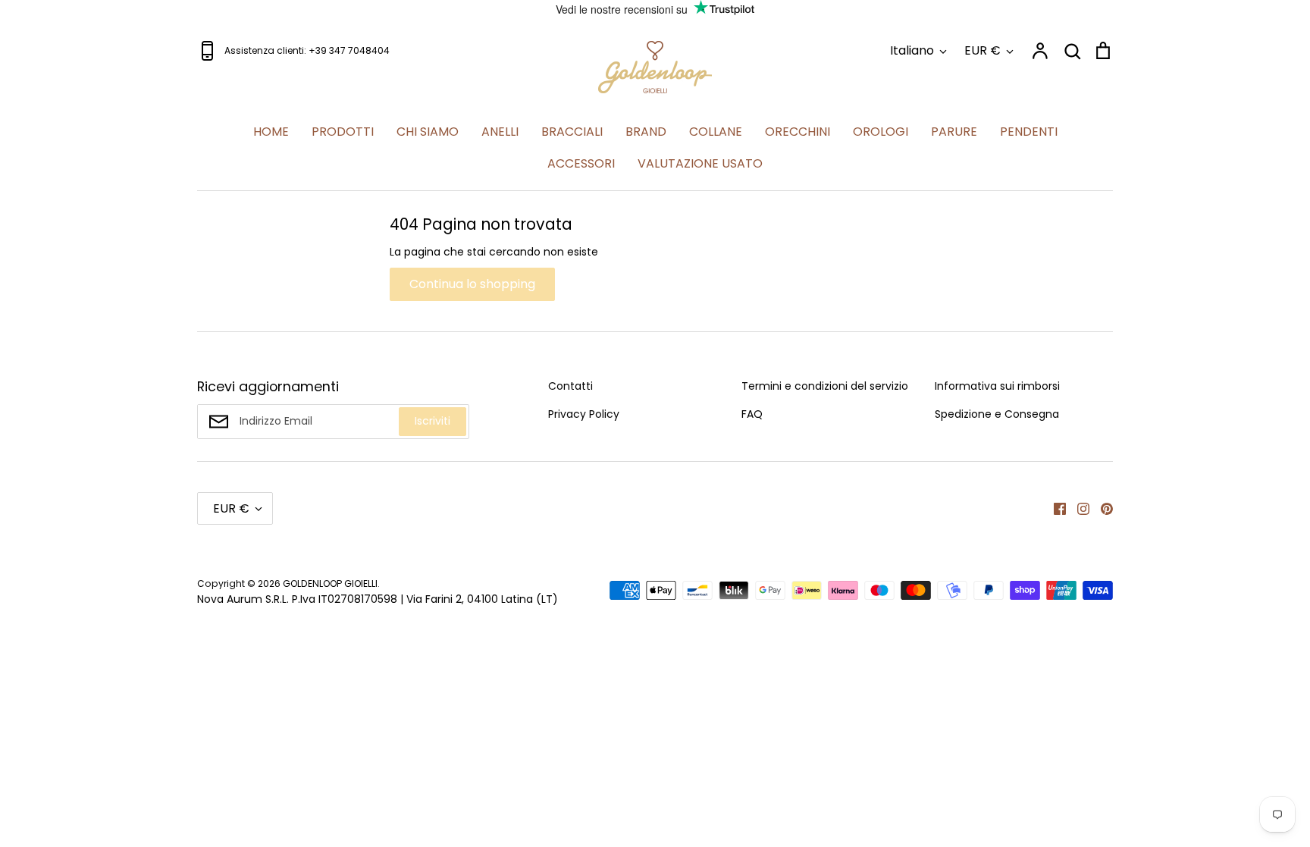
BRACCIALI (572, 131)
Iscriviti (432, 420)
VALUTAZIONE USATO (700, 163)
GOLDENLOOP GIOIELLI (330, 583)
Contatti (570, 386)
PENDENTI (1029, 131)
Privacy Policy (583, 414)
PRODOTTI (343, 131)
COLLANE (715, 131)
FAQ (752, 414)
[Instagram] (1077, 508)
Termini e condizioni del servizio (824, 386)
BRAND (645, 131)
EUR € (982, 50)
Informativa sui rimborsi (997, 386)
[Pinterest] (1101, 508)
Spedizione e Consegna (997, 414)
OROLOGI (880, 131)
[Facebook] (1054, 508)
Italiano (912, 50)
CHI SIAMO (427, 131)
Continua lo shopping (472, 284)
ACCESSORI (581, 163)
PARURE (954, 131)
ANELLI (500, 131)
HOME (271, 131)
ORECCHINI (797, 131)
